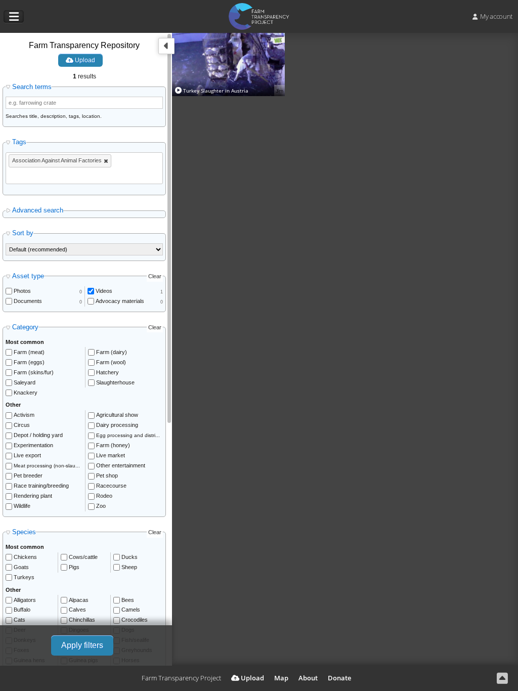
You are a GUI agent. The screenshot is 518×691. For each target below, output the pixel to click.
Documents (28, 301)
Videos (104, 291)
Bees (127, 600)
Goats (21, 567)
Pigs (74, 567)
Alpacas (79, 600)
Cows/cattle (83, 557)
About (308, 677)
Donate (339, 677)
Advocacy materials (120, 301)
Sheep (129, 567)
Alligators (25, 600)
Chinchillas (82, 620)
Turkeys (24, 577)
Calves (77, 610)
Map (281, 677)
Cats (19, 620)
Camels (130, 610)
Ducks (129, 557)
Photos (22, 291)
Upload (84, 60)
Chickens (25, 557)
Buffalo (22, 610)
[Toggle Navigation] (14, 16)
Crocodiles (134, 620)
